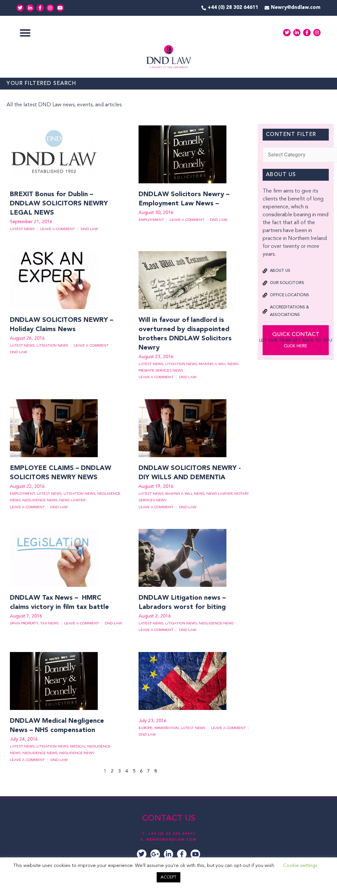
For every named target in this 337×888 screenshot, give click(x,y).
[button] (25, 32)
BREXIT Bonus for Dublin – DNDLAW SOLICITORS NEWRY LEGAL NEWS (59, 203)
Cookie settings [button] (300, 865)
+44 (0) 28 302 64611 (171, 833)
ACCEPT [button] (168, 877)
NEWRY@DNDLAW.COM (171, 839)
